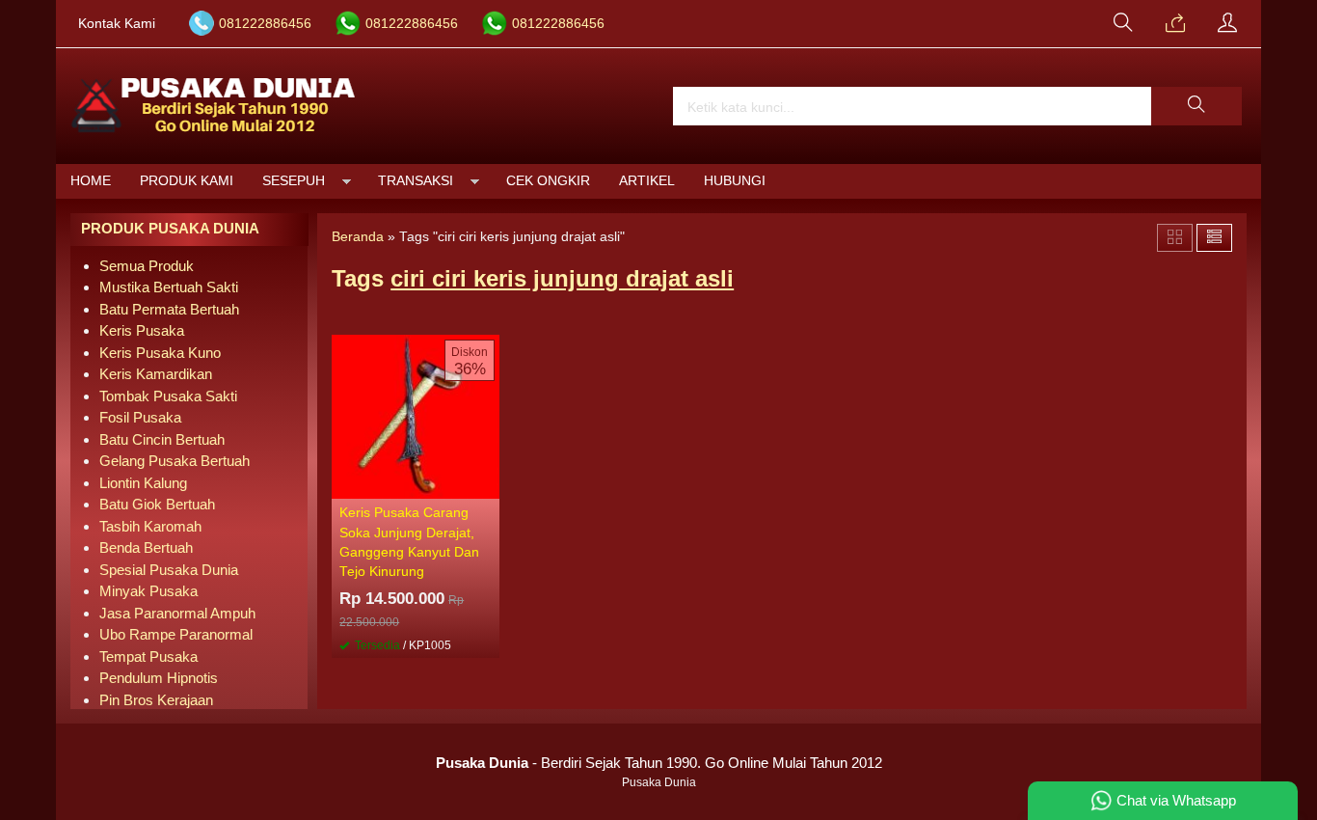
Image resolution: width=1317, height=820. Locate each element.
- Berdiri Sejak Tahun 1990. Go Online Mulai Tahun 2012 (659, 762)
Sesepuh (293, 181)
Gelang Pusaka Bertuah (174, 460)
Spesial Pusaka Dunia (168, 569)
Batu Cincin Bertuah (162, 439)
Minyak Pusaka (148, 591)
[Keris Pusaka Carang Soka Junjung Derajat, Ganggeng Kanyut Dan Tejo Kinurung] (415, 415)
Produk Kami (186, 181)
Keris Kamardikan (155, 374)
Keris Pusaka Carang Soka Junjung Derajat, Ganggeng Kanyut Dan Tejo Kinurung (409, 542)
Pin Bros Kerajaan (156, 700)
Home (90, 181)
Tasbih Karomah (150, 526)
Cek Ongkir (548, 181)
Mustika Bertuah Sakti (168, 287)
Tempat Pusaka (148, 656)
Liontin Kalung (143, 483)
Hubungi (735, 181)
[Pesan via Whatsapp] (1175, 24)
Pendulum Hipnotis (158, 678)
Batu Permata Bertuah (169, 309)
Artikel (647, 181)
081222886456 (265, 23)
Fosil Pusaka (140, 417)
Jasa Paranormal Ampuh (177, 613)
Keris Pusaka (141, 330)
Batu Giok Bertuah (157, 504)
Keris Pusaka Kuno (160, 352)
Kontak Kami (116, 23)
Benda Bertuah (146, 547)
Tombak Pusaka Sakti (168, 396)
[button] (1196, 106)
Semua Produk (146, 266)
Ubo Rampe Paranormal (176, 634)
